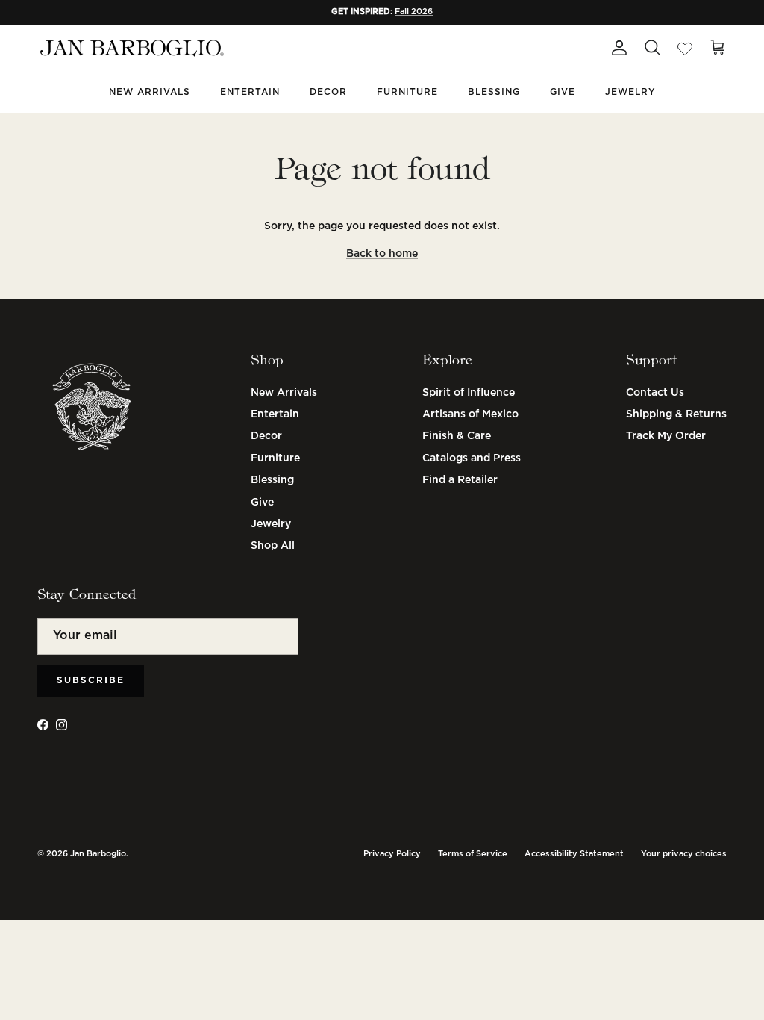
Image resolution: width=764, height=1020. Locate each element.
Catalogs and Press (471, 458)
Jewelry (630, 92)
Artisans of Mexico (470, 414)
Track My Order (666, 436)
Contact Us (655, 392)
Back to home (382, 253)
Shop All (273, 545)
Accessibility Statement (574, 854)
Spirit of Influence (468, 392)
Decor (328, 92)
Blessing (494, 92)
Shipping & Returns (676, 414)
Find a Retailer (460, 480)
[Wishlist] (685, 48)
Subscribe (91, 681)
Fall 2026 (414, 12)
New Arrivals (149, 92)
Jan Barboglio (98, 854)
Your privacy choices (684, 854)
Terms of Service (472, 854)
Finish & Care (456, 436)
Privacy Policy (392, 854)
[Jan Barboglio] (130, 48)
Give (562, 92)
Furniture (407, 92)
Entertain (250, 92)
